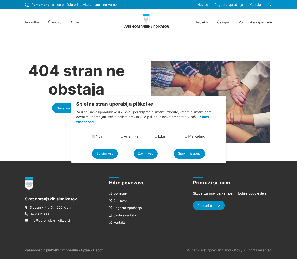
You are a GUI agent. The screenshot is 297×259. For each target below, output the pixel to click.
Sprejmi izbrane (189, 153)
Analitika (131, 136)
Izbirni (163, 136)
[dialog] (148, 129)
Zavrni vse (145, 153)
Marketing (196, 136)
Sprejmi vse (104, 153)
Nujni (100, 136)
